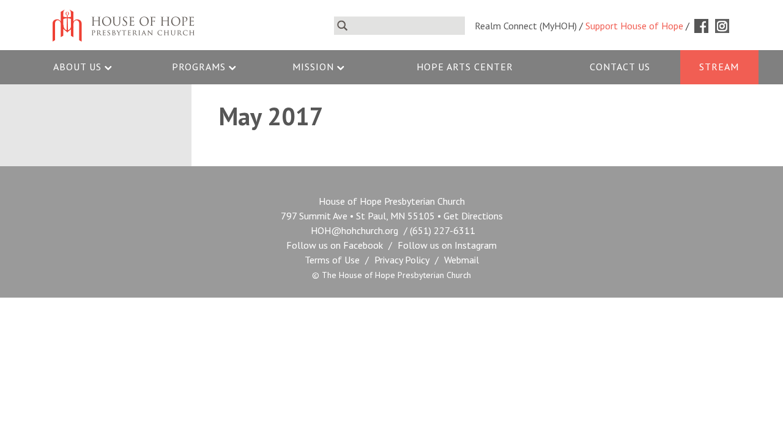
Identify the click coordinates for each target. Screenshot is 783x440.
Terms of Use (332, 260)
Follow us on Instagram (447, 245)
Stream (719, 67)
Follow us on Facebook (334, 245)
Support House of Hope (634, 26)
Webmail (461, 260)
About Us (77, 67)
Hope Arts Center (465, 67)
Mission (313, 67)
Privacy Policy (401, 260)
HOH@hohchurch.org (354, 230)
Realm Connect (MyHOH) (526, 26)
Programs (199, 67)
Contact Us (620, 67)
